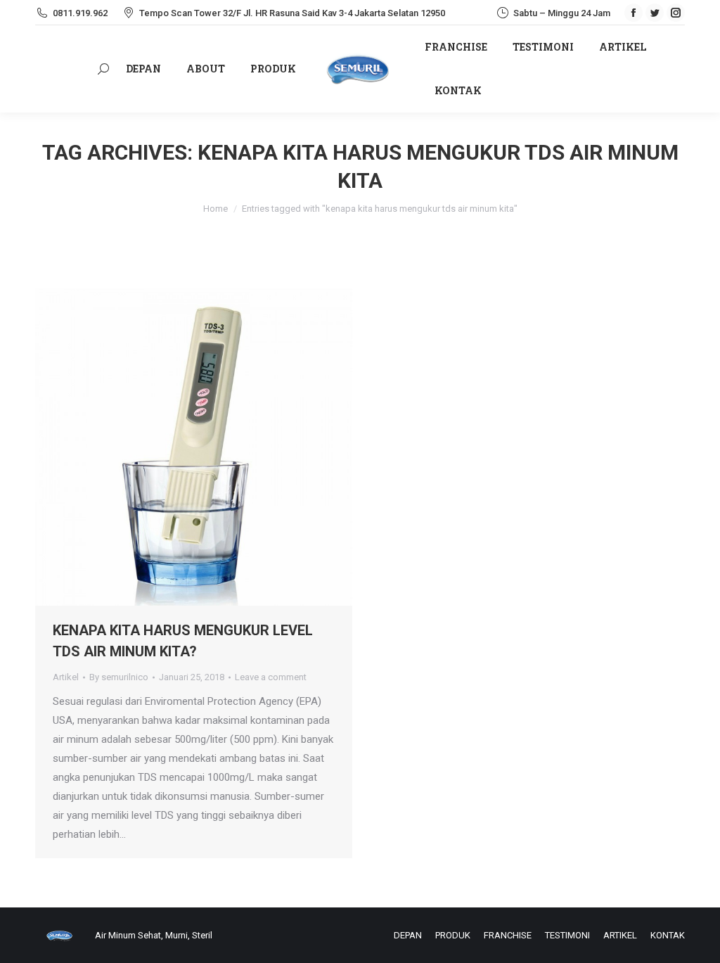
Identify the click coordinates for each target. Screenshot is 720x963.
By (118, 677)
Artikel (66, 677)
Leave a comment (271, 677)
